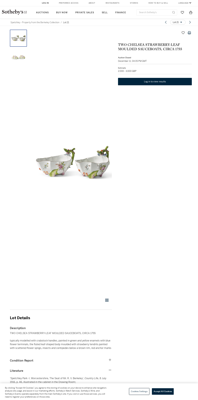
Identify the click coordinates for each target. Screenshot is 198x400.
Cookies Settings (139, 391)
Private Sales (84, 12)
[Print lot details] (189, 32)
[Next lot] (190, 22)
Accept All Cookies (163, 391)
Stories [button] (134, 3)
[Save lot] (183, 32)
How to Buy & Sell (158, 3)
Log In (45, 3)
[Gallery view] (106, 300)
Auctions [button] (42, 12)
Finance (120, 12)
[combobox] (156, 12)
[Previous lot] (166, 22)
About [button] (92, 3)
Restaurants (112, 3)
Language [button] (183, 3)
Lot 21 (66, 22)
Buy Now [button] (62, 12)
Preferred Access (68, 3)
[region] (99, 391)
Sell (105, 12)
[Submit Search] (173, 12)
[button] (73, 162)
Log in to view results (155, 81)
